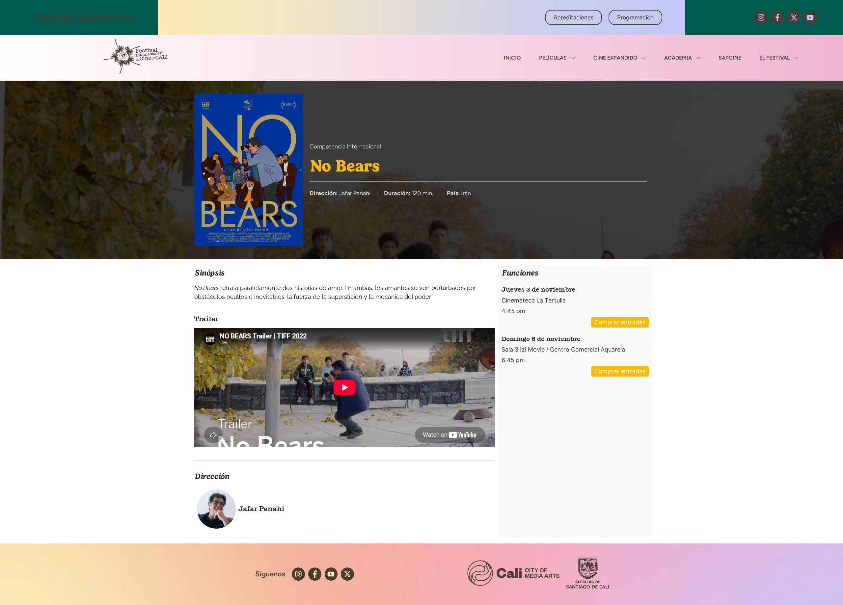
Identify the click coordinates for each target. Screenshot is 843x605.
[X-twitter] (794, 17)
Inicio (512, 58)
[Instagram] (761, 17)
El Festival (774, 58)
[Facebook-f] (777, 17)
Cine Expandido (615, 58)
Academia (678, 58)
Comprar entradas (619, 322)
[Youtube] (810, 17)
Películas (553, 58)
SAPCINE (730, 58)
